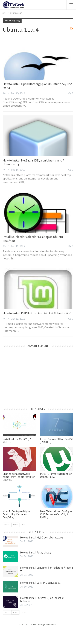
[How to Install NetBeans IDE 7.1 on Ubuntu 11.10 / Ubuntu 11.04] (38, 135)
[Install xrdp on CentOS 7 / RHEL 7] (19, 424)
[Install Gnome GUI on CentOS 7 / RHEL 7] (56, 424)
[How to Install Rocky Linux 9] (10, 556)
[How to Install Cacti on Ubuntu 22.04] (10, 586)
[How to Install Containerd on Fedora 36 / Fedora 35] (10, 571)
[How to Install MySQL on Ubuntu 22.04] (10, 541)
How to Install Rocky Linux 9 (35, 552)
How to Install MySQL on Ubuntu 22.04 (41, 537)
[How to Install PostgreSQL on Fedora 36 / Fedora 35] (10, 602)
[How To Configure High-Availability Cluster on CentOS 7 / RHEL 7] (19, 496)
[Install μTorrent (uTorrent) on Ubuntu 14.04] (56, 459)
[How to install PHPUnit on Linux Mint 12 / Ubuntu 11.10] (38, 288)
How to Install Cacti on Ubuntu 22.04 (40, 582)
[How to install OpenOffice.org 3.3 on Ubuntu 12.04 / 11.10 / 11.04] (38, 59)
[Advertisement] (29, 380)
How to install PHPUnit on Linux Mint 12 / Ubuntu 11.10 (37, 313)
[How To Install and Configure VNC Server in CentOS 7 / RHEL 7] (56, 496)
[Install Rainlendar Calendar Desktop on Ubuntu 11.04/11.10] (38, 212)
